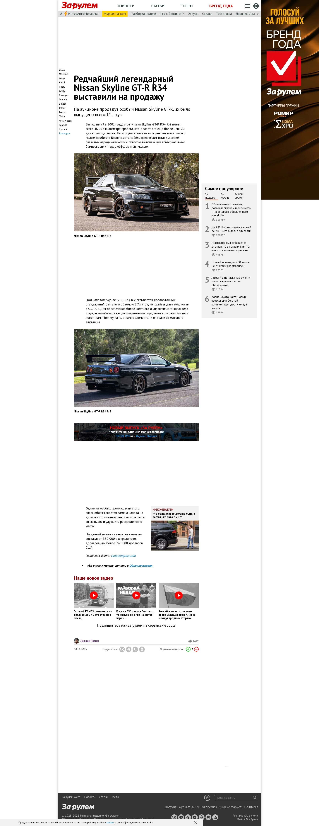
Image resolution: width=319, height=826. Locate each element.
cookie (110, 822)
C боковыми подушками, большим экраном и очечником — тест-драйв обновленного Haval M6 (231, 209)
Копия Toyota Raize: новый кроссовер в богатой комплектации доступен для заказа (230, 302)
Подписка (251, 807)
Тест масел (224, 13)
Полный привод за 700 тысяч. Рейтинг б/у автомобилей (231, 263)
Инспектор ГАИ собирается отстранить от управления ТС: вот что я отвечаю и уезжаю (231, 246)
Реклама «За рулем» (245, 815)
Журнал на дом (115, 13)
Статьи (157, 6)
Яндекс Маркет (146, 436)
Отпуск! (193, 13)
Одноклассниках (140, 565)
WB (127, 436)
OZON (119, 436)
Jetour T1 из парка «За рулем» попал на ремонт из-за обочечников (231, 281)
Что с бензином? (172, 13)
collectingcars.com (123, 555)
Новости (126, 6)
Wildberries (209, 807)
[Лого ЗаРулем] (79, 5)
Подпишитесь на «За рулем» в (136, 625)
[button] (196, 823)
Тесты (187, 6)
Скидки (207, 13)
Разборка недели (143, 13)
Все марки (64, 133)
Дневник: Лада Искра (251, 13)
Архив (254, 819)
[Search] (255, 798)
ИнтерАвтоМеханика (83, 13)
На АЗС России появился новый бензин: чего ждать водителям (231, 229)
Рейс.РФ (242, 819)
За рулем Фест (71, 797)
